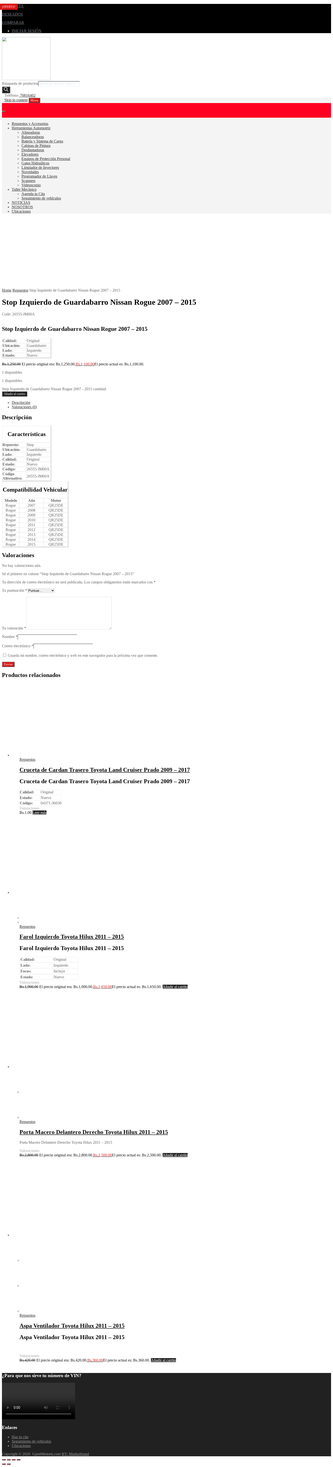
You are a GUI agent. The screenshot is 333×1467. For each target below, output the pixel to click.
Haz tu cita (20, 1437)
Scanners (28, 181)
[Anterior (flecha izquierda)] (4, 1464)
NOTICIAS (21, 202)
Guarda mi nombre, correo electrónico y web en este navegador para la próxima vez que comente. (83, 655)
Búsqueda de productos (20, 83)
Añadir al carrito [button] (175, 987)
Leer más (39, 812)
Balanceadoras (32, 137)
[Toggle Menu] (4, 111)
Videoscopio (31, 185)
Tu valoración (14, 628)
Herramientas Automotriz (31, 128)
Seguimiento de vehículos (41, 198)
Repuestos (20, 290)
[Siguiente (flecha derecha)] (9, 1464)
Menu (34, 100)
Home (6, 290)
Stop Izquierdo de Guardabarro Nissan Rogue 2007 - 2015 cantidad (54, 389)
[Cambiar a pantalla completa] (9, 1459)
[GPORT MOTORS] (26, 79)
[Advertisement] (166, 252)
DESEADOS (12, 14)
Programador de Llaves (39, 176)
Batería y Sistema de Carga (42, 141)
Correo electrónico (17, 646)
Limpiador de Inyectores (40, 167)
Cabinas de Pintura (35, 145)
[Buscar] (6, 89)
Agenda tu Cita (33, 194)
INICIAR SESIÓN (26, 31)
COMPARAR (13, 22)
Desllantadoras (32, 150)
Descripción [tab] (21, 402)
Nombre (10, 637)
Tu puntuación (14, 590)
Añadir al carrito (14, 394)
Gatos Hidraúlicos (35, 163)
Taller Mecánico (24, 189)
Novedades (30, 172)
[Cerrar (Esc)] (18, 1459)
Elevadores (30, 154)
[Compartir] (14, 1459)
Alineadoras (30, 132)
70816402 (27, 95)
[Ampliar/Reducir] (4, 1459)
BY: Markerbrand (75, 1454)
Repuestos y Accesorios (30, 124)
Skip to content (16, 100)
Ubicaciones (21, 211)
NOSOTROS (22, 207)
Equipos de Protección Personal (45, 159)
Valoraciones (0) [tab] (24, 407)
